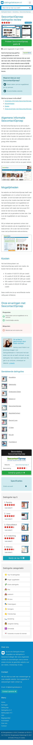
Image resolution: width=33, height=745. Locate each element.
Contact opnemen (8, 691)
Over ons (4, 723)
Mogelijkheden (9, 103)
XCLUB (11, 435)
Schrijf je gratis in (15, 473)
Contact (4, 726)
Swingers (9, 609)
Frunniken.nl (13, 442)
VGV (2, 715)
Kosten (7, 106)
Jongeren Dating (11, 623)
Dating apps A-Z (6, 713)
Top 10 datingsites (12, 574)
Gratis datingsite (11, 584)
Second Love (13, 420)
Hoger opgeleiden (12, 579)
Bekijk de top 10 (16, 558)
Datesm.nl (12, 399)
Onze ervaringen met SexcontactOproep (18, 109)
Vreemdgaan (10, 604)
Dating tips (5, 707)
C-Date (11, 427)
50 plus (8, 599)
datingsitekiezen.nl (13, 2)
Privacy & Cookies (20, 737)
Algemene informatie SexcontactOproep (18, 101)
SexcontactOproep (15, 406)
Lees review (8, 508)
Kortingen (4, 705)
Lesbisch (9, 594)
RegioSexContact (14, 413)
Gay (7, 589)
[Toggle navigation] (29, 2)
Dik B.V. (29, 732)
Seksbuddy (12, 384)
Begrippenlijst (5, 718)
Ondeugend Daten (15, 391)
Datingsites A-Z (6, 710)
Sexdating (28, 22)
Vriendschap (10, 614)
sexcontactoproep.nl (22, 465)
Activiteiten (5, 720)
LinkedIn (12, 363)
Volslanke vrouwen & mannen (16, 633)
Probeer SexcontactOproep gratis (16, 42)
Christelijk (9, 628)
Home (3, 702)
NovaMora (12, 377)
